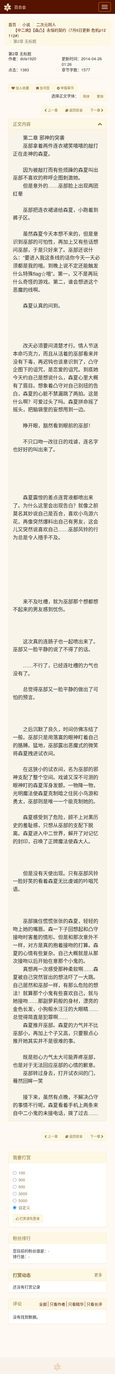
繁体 (100, 96)
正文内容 (22, 124)
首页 (12, 24)
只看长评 (94, 1304)
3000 (22, 1193)
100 (21, 1173)
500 (21, 1186)
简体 (86, 96)
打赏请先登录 (29, 1218)
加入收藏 (22, 87)
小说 (26, 24)
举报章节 (67, 87)
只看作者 (57, 1304)
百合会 (20, 7)
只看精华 (76, 1304)
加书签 (44, 87)
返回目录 (75, 110)
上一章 (52, 110)
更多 (98, 1274)
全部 (43, 1304)
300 (21, 1179)
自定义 (24, 1207)
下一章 (95, 110)
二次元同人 (46, 24)
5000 (22, 1200)
